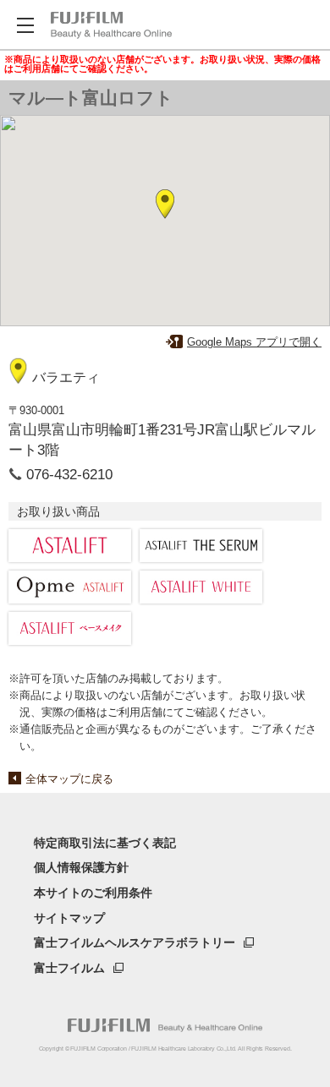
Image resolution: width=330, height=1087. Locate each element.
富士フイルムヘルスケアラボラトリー (134, 942)
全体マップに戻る (69, 779)
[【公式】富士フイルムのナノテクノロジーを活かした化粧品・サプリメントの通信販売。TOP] (165, 1025)
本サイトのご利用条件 (93, 892)
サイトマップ (69, 918)
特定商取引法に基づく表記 (105, 842)
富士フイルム (69, 968)
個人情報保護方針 (81, 867)
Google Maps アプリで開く (254, 342)
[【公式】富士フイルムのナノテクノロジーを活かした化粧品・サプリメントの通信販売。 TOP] (111, 25)
